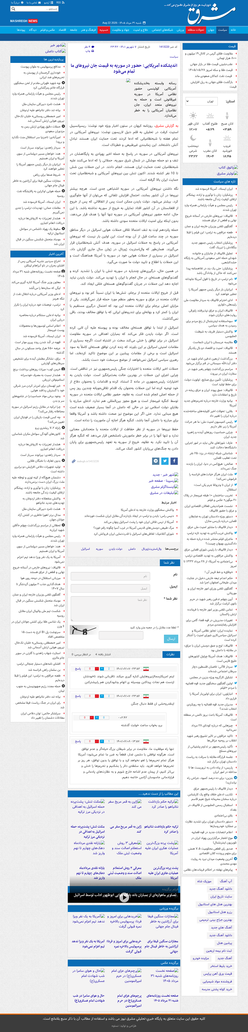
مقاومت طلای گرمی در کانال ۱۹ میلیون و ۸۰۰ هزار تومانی (211, 55)
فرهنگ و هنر (88, 30)
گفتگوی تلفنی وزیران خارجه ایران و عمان (209, 226)
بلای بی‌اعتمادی (223, 815)
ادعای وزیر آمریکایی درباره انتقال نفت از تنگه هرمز (38, 296)
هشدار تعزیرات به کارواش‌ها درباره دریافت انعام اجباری (41, 220)
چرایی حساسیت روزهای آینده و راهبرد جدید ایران (212, 434)
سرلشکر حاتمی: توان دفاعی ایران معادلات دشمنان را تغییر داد (42, 715)
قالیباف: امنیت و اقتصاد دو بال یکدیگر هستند (212, 350)
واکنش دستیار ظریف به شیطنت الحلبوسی (216, 334)
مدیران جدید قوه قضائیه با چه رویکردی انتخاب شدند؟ (212, 706)
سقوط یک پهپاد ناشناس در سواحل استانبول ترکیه (42, 231)
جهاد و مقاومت (120, 30)
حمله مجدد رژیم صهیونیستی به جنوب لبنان (40, 688)
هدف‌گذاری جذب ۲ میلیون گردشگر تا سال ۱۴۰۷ (40, 586)
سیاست (222, 30)
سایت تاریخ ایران (221, 896)
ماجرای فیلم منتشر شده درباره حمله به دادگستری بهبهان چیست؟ (212, 541)
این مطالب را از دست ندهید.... (158, 793)
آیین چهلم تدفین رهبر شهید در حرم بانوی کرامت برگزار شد (213, 601)
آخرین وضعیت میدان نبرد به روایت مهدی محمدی (214, 861)
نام (175, 574)
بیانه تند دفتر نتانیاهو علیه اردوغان (40, 110)
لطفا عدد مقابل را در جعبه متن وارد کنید (154, 627)
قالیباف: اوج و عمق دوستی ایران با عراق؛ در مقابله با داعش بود (210, 648)
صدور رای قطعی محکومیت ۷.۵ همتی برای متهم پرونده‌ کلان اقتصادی (212, 851)
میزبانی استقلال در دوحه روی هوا (41, 578)
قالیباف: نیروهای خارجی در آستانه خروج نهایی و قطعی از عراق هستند (211, 218)
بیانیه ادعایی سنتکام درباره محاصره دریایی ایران (41, 317)
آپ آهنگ (226, 881)
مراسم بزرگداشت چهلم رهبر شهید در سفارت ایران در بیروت (212, 371)
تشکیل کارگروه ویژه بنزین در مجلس (211, 677)
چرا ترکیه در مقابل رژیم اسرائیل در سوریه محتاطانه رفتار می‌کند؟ (38, 409)
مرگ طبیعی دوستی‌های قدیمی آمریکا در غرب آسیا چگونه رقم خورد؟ (133, 528)
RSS (59, 3)
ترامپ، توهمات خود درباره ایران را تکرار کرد (39, 307)
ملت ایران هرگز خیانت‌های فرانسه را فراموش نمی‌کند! (213, 476)
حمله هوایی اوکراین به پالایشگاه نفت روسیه (40, 193)
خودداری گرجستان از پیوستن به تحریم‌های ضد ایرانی (43, 75)
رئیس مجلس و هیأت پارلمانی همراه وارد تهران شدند (210, 207)
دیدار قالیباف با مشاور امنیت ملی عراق (210, 527)
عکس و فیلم (47, 30)
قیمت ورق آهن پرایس (217, 973)
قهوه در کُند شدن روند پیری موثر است (38, 342)
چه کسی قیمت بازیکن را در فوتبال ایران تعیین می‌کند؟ (39, 419)
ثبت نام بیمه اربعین (219, 950)
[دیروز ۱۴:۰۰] (124, 980)
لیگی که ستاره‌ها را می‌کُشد (45, 288)
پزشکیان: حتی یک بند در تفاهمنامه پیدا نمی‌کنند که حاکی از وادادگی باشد (211, 270)
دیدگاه (33, 30)
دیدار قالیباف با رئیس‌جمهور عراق (213, 788)
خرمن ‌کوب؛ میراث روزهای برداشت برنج (37, 369)
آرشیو (47, 3)
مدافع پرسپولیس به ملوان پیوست (41, 66)
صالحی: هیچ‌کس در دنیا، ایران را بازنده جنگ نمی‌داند (211, 466)
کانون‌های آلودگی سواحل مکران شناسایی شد (38, 436)
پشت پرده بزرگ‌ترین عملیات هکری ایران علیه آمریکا (163, 873)
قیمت (232, 46)
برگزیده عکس (169, 962)
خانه (233, 30)
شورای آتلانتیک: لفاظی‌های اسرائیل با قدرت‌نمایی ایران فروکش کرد (134, 534)
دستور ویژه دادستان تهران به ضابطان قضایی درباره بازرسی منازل (213, 518)
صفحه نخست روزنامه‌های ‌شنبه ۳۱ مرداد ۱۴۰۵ (162, 998)
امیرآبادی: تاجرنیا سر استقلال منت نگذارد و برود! (38, 139)
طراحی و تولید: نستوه (124, 1026)
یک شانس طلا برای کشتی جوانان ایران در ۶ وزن (37, 624)
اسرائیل (85, 549)
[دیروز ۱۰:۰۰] (124, 897)
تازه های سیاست (225, 181)
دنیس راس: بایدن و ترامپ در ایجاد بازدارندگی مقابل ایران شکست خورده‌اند (129, 516)
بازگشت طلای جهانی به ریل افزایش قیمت (214, 84)
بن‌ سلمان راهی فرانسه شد (44, 670)
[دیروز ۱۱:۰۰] (87, 980)
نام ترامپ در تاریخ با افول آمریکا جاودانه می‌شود (211, 281)
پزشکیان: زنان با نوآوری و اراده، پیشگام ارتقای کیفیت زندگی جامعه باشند (211, 197)
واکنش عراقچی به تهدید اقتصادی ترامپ (209, 555)
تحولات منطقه (196, 30)
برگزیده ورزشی (169, 908)
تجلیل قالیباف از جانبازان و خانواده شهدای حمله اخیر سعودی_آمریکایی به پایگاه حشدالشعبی (210, 258)
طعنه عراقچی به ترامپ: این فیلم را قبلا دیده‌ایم (211, 234)
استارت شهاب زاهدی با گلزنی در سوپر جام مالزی (40, 655)
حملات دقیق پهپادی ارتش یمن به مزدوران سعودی (42, 129)
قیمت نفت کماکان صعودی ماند (214, 76)
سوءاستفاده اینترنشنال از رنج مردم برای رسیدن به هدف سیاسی (211, 323)
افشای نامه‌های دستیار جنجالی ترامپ (39, 664)
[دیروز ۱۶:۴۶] (160, 810)
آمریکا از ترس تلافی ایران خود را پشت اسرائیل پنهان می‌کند (139, 522)
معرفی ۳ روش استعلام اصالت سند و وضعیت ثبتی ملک (124, 873)
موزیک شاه (204, 881)
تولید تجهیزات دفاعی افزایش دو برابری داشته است (39, 469)
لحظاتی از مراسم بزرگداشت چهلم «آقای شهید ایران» (38, 527)
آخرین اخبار (56, 253)
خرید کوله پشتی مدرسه (217, 989)
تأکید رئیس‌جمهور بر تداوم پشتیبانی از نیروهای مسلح (212, 748)
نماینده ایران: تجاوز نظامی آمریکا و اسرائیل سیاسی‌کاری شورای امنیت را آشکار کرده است (211, 635)
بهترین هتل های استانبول (215, 904)
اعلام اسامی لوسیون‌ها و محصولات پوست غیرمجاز (41, 328)
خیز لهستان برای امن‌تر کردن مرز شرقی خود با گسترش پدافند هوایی (39, 388)
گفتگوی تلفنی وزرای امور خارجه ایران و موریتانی (212, 590)
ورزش (180, 30)
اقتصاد (62, 30)
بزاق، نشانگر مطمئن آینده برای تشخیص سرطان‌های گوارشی (38, 361)
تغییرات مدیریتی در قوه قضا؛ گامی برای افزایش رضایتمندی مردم (211, 622)
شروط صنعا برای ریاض (47, 175)
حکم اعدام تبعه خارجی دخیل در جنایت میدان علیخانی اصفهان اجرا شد (212, 580)
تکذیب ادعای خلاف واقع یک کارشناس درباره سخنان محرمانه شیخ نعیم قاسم (212, 796)
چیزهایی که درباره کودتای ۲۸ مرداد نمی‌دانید (214, 727)
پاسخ (78, 668)
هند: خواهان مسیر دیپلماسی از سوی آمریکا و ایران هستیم (40, 156)
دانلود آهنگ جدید (220, 888)
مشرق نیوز (201, 12)
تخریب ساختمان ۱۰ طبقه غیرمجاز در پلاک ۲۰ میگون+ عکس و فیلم (210, 497)
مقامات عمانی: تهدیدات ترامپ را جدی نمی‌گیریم (39, 210)
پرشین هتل (224, 943)
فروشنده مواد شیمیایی (217, 981)
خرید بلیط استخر (221, 966)
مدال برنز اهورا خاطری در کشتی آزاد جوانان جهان (41, 517)
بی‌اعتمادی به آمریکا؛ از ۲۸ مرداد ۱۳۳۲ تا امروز (210, 563)
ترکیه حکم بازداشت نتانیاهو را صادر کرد (161, 829)
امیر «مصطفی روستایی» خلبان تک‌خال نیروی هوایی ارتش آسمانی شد (39, 118)
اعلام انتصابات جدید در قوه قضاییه (212, 832)
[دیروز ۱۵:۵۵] (124, 810)
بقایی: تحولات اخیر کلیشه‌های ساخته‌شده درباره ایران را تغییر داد (210, 413)
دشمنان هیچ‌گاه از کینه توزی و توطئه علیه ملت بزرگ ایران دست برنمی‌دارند (38, 479)
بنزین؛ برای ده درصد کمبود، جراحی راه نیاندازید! (212, 780)
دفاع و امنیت (140, 30)
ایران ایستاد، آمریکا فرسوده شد (214, 189)
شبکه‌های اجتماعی (162, 30)
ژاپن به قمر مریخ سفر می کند (125, 829)
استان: (230, 101)
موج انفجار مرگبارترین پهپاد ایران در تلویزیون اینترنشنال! (214, 840)
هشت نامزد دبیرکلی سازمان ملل (41, 104)
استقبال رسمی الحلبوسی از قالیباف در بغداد (212, 807)
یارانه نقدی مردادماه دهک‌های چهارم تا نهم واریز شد (90, 873)
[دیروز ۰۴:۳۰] (124, 852)
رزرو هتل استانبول (220, 912)
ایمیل (173, 586)
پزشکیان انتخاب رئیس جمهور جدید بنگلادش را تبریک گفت (214, 245)
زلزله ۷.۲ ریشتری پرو (48, 428)
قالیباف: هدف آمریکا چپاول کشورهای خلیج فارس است (212, 658)
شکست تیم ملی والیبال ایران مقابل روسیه (41, 613)
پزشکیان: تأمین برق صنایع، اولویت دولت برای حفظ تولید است (210, 382)
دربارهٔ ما (15, 3)
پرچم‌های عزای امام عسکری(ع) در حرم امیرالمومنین (129, 1001)
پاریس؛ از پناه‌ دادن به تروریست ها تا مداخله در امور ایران (212, 770)
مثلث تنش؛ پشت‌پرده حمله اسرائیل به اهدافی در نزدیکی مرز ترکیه (88, 832)
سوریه (99, 549)
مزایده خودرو (201, 958)
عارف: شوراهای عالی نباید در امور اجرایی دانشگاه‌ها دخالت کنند (211, 445)
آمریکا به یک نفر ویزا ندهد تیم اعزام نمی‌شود (88, 944)
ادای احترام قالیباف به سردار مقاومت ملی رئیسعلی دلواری (210, 302)
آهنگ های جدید (221, 927)
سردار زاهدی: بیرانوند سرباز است (40, 147)
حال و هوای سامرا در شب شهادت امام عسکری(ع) (89, 998)
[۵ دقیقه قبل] (160, 980)
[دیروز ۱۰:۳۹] (160, 852)
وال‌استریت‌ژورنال (151, 549)
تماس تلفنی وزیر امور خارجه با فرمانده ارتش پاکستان (212, 612)
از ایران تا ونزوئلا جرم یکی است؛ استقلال (215, 487)
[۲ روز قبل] (87, 852)
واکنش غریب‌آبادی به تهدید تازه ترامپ (210, 533)
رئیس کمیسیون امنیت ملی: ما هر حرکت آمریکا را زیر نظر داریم (211, 424)
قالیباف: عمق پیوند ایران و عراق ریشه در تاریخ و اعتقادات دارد (211, 392)
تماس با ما (32, 3)
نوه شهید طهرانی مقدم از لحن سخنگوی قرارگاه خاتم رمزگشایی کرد (39, 85)
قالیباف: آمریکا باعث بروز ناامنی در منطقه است (210, 717)
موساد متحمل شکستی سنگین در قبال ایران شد (40, 241)
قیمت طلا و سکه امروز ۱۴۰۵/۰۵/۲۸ (211, 70)
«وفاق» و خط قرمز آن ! (219, 572)
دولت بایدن (115, 549)
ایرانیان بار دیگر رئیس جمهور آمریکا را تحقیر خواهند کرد (213, 291)
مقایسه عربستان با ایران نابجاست (213, 342)
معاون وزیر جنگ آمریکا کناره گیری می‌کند (36, 282)
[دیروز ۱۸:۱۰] (160, 925)
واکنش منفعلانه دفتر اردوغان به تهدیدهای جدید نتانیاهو (43, 500)
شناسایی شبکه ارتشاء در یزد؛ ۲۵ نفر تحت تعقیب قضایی (213, 455)
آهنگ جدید (224, 958)
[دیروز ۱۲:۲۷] (87, 810)
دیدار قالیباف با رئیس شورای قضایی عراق (208, 549)
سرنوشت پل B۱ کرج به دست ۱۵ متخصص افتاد (43, 634)
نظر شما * (170, 598)
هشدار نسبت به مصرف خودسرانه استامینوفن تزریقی (42, 377)
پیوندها (21, 30)
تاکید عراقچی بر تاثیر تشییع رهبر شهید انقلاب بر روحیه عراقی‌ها (212, 738)
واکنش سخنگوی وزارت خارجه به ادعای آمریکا (147, 510)
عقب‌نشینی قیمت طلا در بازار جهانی (211, 64)
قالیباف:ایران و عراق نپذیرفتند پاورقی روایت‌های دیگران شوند (213, 312)
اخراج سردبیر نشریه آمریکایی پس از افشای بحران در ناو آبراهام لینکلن (41, 263)
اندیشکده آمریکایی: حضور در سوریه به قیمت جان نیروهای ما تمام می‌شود (124, 68)
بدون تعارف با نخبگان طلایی (44, 461)
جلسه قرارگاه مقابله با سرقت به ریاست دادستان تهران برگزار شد (211, 759)
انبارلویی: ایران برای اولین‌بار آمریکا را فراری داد (213, 696)
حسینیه (104, 30)
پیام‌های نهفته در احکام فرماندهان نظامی (208, 869)
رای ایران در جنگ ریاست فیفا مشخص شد (40, 705)
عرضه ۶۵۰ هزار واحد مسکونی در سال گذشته (39, 350)
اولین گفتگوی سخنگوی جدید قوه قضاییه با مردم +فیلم (211, 685)
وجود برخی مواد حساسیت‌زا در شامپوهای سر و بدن (38, 398)
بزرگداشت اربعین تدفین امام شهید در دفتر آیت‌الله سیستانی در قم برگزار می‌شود (211, 361)
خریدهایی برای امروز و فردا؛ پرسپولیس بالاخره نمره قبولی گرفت (124, 946)
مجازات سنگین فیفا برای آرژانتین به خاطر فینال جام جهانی (161, 946)
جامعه (73, 30)
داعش (132, 549)
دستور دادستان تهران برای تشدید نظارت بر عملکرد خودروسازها (211, 824)
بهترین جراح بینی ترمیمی (215, 919)
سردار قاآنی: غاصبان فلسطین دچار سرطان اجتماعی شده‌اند (214, 669)
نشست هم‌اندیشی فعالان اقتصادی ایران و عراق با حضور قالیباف (211, 508)
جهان (211, 30)
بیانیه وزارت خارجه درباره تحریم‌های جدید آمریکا (210, 403)
